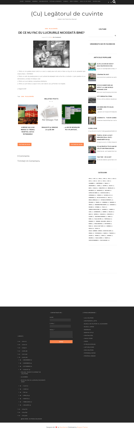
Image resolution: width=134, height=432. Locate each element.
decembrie (27, 360)
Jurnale (65, 1)
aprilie (25, 395)
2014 (113, 178)
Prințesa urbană (90, 356)
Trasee (97, 235)
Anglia (106, 183)
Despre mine (96, 1)
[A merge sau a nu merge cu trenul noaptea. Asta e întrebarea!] (27, 114)
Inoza (86, 341)
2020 (108, 180)
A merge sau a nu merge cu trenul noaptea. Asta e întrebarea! (28, 131)
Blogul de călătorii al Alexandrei (96, 323)
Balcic (110, 185)
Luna (90, 211)
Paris (90, 218)
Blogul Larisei (89, 326)
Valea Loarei (98, 237)
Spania (90, 233)
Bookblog (87, 329)
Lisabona (104, 209)
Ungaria (91, 237)
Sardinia (108, 226)
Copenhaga (92, 195)
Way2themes (63, 427)
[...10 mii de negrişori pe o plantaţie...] (71, 114)
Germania (104, 202)
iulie (25, 386)
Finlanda (91, 202)
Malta (90, 214)
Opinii (109, 216)
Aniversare (92, 185)
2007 (94, 178)
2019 (23, 347)
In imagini (112, 204)
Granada (112, 202)
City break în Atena (104, 96)
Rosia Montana (98, 223)
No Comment (57, 37)
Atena (98, 185)
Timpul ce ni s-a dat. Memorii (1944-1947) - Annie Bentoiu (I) (105, 137)
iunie (25, 389)
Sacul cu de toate (85, 1)
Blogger (39, 418)
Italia (103, 207)
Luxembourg (97, 211)
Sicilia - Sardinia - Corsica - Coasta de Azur (100, 230)
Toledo (91, 235)
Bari (90, 188)
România (35, 1)
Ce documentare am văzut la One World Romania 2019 (105, 87)
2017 (99, 180)
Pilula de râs (53, 28)
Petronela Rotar (90, 353)
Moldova (102, 214)
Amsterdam (99, 183)
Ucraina (109, 235)
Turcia (103, 235)
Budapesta (100, 190)
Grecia (90, 204)
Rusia (90, 226)
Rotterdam (107, 223)
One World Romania (100, 216)
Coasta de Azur (104, 192)
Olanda (91, 216)
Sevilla (91, 228)
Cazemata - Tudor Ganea (106, 118)
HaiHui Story (88, 338)
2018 (104, 180)
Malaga (111, 211)
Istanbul (97, 207)
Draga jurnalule (93, 199)
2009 (104, 178)
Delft (109, 197)
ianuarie (26, 405)
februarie (26, 402)
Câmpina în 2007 (103, 74)
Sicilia (96, 228)
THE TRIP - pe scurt (104, 157)
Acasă (21, 1)
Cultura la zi (107, 195)
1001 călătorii (89, 318)
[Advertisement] (102, 258)
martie (25, 398)
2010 (109, 178)
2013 (23, 415)
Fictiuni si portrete (106, 199)
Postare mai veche (76, 144)
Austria (105, 185)
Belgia (95, 188)
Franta (97, 202)
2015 (90, 180)
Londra (111, 209)
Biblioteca (102, 188)
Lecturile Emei (89, 347)
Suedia (105, 233)
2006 (46, 28)
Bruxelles (110, 188)
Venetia (107, 237)
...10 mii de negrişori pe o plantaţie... (72, 128)
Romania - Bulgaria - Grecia (103, 221)
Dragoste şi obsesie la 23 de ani (50, 128)
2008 (100, 178)
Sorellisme (92, 128)
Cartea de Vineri (93, 192)
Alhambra (91, 183)
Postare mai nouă (24, 144)
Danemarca (92, 197)
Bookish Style (89, 332)
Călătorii (28, 1)
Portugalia (107, 218)
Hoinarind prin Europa (100, 204)
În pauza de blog (90, 344)
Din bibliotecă (43, 1)
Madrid (104, 211)
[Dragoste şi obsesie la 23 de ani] (49, 114)
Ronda (90, 223)
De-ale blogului (101, 197)
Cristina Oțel (88, 335)
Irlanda (91, 207)
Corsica (99, 195)
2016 (94, 180)
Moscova (109, 214)
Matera (96, 214)
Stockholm (98, 233)
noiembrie (26, 363)
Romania (91, 221)
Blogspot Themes (82, 427)
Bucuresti (91, 190)
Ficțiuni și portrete (56, 1)
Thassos (111, 233)
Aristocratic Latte (90, 321)
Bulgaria (107, 190)
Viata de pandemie (93, 240)
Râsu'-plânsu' (74, 1)
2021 (23, 341)
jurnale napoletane (94, 209)
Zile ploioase (103, 240)
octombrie (27, 366)
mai (24, 392)
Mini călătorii (89, 350)
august (26, 369)
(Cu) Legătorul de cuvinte (67, 13)
